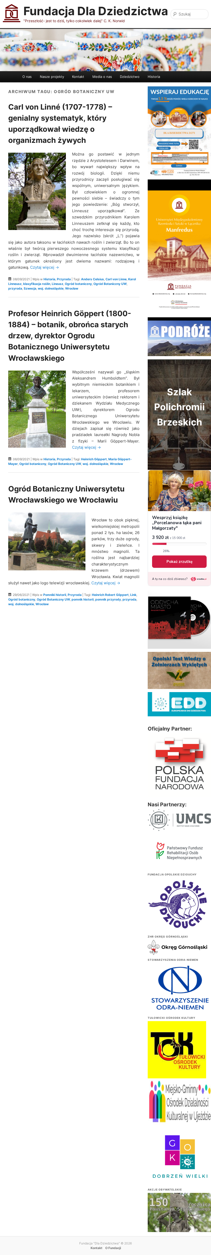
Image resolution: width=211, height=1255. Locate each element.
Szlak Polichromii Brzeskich (179, 407)
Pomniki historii (54, 595)
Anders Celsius (92, 279)
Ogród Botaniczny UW (110, 284)
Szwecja (30, 288)
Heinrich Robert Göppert (110, 595)
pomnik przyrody (108, 599)
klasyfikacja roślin (36, 284)
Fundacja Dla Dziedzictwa (95, 11)
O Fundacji (113, 1248)
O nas (27, 77)
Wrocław (71, 288)
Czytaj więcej (44, 267)
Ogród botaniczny (78, 284)
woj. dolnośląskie (51, 288)
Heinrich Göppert (94, 459)
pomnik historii (83, 599)
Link (133, 595)
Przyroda (64, 279)
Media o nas (102, 77)
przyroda (15, 288)
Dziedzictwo (129, 77)
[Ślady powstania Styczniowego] (179, 1216)
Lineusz (57, 284)
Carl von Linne (116, 279)
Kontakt (78, 77)
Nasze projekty (52, 77)
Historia (154, 77)
